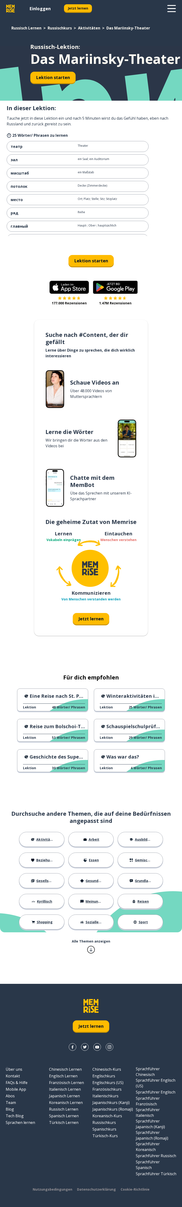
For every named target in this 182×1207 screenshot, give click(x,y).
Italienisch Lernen (65, 1089)
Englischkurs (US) (107, 1082)
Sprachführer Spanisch (148, 1164)
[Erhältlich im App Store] (69, 287)
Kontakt (13, 1076)
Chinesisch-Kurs (106, 1069)
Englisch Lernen (63, 1076)
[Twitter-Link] (85, 1047)
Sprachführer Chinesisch (148, 1071)
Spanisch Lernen (64, 1115)
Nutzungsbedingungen (52, 1189)
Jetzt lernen (78, 8)
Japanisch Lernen (64, 1096)
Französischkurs (107, 1089)
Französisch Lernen (66, 1082)
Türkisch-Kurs (105, 1135)
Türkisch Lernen (63, 1122)
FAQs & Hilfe (16, 1082)
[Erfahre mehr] (171, 8)
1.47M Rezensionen (115, 303)
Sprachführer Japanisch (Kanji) (150, 1123)
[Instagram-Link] (109, 1047)
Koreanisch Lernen (66, 1102)
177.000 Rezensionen (69, 303)
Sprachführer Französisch (148, 1101)
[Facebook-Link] (72, 1047)
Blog (10, 1109)
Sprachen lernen (20, 1122)
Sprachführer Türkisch (156, 1173)
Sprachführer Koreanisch (148, 1146)
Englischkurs (103, 1076)
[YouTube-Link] (97, 1047)
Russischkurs (60, 28)
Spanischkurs (104, 1129)
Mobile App (16, 1089)
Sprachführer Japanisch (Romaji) (152, 1135)
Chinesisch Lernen (65, 1069)
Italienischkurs (105, 1096)
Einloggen (40, 8)
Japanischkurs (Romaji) (112, 1109)
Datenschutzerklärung (96, 1189)
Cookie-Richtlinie (135, 1189)
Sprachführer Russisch (156, 1155)
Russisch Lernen (26, 28)
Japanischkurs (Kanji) (111, 1102)
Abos (10, 1096)
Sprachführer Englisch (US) (155, 1083)
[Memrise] (10, 8)
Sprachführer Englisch (155, 1092)
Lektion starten (53, 77)
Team (11, 1102)
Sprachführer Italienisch (148, 1112)
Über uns (14, 1069)
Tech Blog (15, 1115)
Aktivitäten (89, 28)
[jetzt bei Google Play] (115, 287)
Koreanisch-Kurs (107, 1115)
